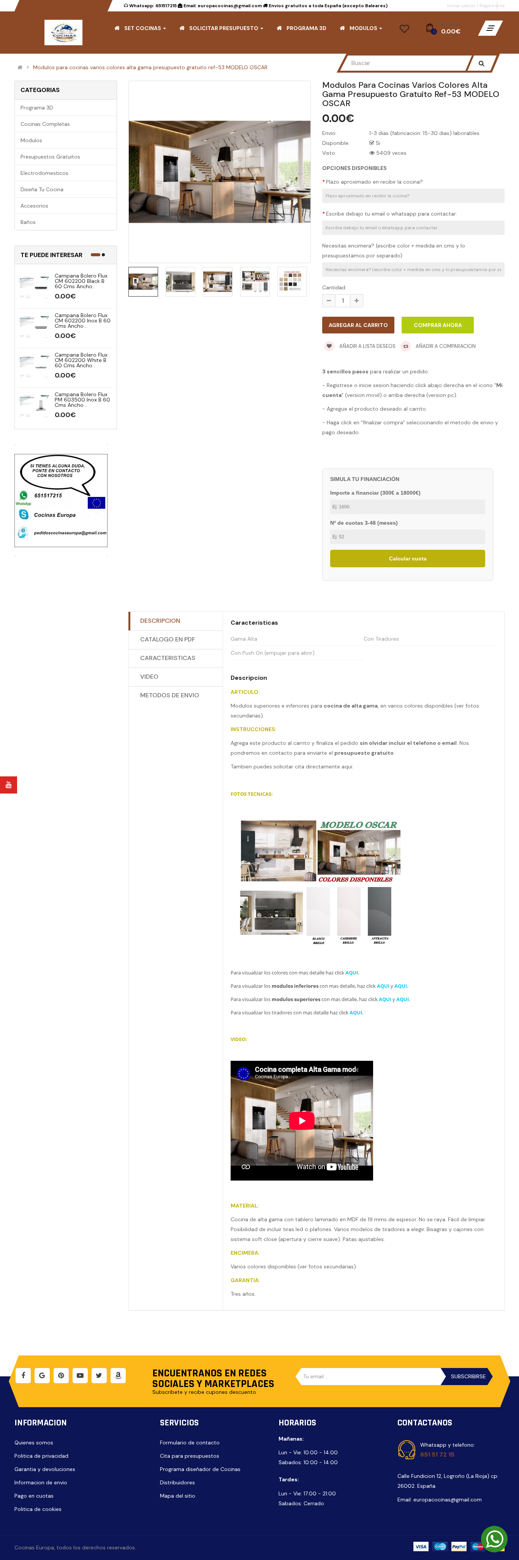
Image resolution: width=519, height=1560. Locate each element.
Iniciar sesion (461, 6)
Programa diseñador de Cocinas (200, 1469)
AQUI (351, 972)
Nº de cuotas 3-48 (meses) (364, 523)
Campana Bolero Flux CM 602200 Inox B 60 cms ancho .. (83, 320)
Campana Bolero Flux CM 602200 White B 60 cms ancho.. (81, 360)
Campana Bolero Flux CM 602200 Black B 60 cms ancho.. (81, 281)
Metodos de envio (169, 695)
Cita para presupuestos (189, 1455)
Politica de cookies (38, 1509)
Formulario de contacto (190, 1442)
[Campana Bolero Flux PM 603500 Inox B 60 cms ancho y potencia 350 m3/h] (34, 406)
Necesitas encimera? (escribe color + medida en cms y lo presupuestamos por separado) (393, 250)
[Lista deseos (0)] (404, 31)
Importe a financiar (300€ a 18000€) (375, 493)
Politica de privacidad (41, 1455)
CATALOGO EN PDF (167, 639)
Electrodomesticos (44, 173)
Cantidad (333, 287)
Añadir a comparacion (445, 346)
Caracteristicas (167, 658)
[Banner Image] (61, 500)
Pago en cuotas (34, 1495)
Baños (28, 222)
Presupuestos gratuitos (50, 156)
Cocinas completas (45, 124)
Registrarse (492, 6)
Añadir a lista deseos (367, 346)
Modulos (31, 140)
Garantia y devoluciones (44, 1469)
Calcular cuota (408, 558)
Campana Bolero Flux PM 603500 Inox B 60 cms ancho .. (82, 399)
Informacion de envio (40, 1482)
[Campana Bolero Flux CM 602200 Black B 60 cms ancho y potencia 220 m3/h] (34, 287)
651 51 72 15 (437, 1454)
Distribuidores (177, 1482)
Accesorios (34, 205)
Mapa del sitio (177, 1495)
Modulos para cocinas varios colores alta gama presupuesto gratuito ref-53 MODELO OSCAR (150, 67)
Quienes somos (33, 1442)
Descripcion (160, 621)
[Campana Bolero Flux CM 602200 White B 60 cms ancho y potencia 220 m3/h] (34, 366)
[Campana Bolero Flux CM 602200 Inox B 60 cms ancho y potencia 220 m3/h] (34, 327)
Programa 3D (37, 107)
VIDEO (149, 677)
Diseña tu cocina (42, 189)
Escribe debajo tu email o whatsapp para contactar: (391, 213)
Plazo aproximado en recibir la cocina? (374, 181)
